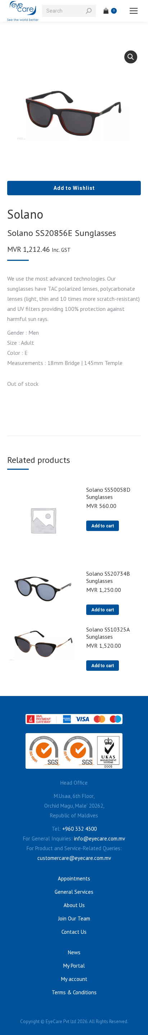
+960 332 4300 (79, 828)
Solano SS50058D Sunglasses (108, 493)
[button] (130, 56)
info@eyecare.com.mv (99, 838)
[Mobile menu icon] (133, 11)
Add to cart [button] (102, 525)
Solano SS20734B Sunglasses (108, 577)
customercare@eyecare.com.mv (74, 858)
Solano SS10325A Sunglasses (107, 633)
